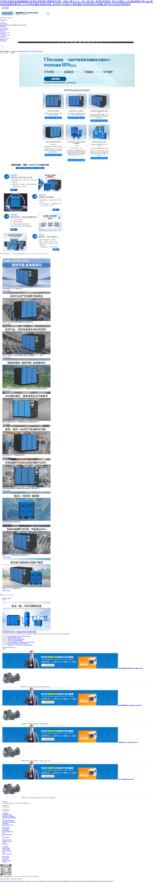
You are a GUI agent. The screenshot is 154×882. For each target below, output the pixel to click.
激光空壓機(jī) (3, 36)
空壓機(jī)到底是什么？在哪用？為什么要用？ (128, 742)
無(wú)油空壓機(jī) (4, 29)
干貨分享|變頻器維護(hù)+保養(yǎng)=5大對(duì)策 (130, 705)
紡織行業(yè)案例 (6, 849)
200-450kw (7, 32)
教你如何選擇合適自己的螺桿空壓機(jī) (16, 639)
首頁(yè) (3, 21)
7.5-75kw (7, 27)
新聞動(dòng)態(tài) (17, 25)
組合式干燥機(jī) (5, 837)
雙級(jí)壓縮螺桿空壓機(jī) (22, 51)
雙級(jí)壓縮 (2, 30)
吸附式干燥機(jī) (5, 830)
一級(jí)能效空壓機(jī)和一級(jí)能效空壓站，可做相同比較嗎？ (21, 642)
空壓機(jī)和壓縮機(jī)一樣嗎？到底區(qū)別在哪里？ (19, 636)
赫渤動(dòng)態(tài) (6, 840)
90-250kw (2, 27)
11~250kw (7, 35)
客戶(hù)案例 (10, 25)
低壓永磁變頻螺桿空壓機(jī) (8, 820)
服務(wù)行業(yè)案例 (7, 853)
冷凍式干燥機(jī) (5, 828)
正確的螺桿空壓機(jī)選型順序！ (15, 637)
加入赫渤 (24, 25)
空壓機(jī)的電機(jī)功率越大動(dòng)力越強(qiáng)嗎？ (130, 668)
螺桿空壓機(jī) (3, 26)
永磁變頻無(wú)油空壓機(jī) (8, 816)
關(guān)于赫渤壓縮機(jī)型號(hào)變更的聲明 (18, 643)
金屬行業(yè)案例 (6, 848)
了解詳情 (59, 117)
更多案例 (8, 290)
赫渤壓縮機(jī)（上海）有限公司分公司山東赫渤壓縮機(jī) (20, 645)
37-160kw (2, 35)
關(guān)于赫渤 (5, 7)
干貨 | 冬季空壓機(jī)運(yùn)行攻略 (126, 779)
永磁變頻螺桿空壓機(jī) (7, 814)
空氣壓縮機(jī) (5, 813)
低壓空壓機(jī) (3, 33)
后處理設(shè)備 (3, 39)
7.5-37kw (2, 38)
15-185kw (2, 32)
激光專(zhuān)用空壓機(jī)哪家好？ (15, 640)
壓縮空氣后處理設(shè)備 (7, 825)
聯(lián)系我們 (5, 8)
